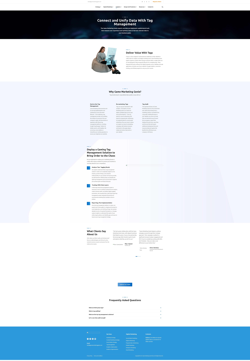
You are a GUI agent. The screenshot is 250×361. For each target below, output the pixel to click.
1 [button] (136, 256)
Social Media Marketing (131, 338)
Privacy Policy (89, 355)
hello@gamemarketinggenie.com (94, 1)
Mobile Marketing (130, 345)
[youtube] (95, 339)
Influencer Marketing (131, 347)
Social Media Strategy (111, 342)
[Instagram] (90, 339)
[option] (125, 237)
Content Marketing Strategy (112, 340)
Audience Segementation (112, 349)
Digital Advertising (130, 340)
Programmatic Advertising (132, 343)
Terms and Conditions (98, 355)
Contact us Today (125, 284)
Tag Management (110, 344)
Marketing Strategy (110, 337)
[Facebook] (88, 339)
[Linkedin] (93, 339)
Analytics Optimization (111, 347)
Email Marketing (130, 350)
